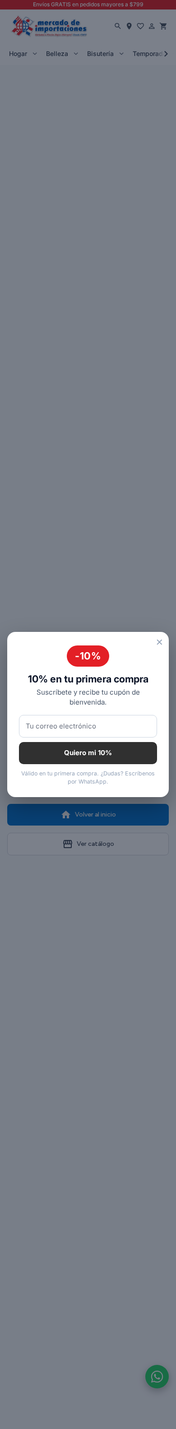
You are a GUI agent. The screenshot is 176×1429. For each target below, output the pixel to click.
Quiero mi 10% (88, 752)
